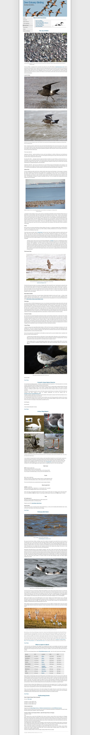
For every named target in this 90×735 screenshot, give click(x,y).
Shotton (43, 664)
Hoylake (52, 240)
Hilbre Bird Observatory (41, 640)
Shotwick (43, 669)
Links (24, 29)
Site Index (25, 19)
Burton (43, 660)
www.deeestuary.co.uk (60, 66)
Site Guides (26, 27)
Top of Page (26, 380)
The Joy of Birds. (39, 20)
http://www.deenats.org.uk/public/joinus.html (32, 393)
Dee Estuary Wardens (30, 640)
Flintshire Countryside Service (45, 708)
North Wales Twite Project (37, 503)
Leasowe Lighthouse (44, 667)
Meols (43, 662)
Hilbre (43, 656)
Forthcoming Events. (40, 25)
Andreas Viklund (40, 732)
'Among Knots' (40, 232)
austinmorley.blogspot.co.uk (39, 282)
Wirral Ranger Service (35, 708)
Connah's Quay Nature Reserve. (42, 22)
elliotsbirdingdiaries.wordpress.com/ (37, 538)
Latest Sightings (26, 23)
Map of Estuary (26, 21)
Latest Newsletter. (39, 26)
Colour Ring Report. (40, 24)
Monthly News (26, 25)
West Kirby (44, 671)
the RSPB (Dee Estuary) (57, 708)
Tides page (30, 699)
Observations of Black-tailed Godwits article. (35, 299)
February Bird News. (40, 21)
